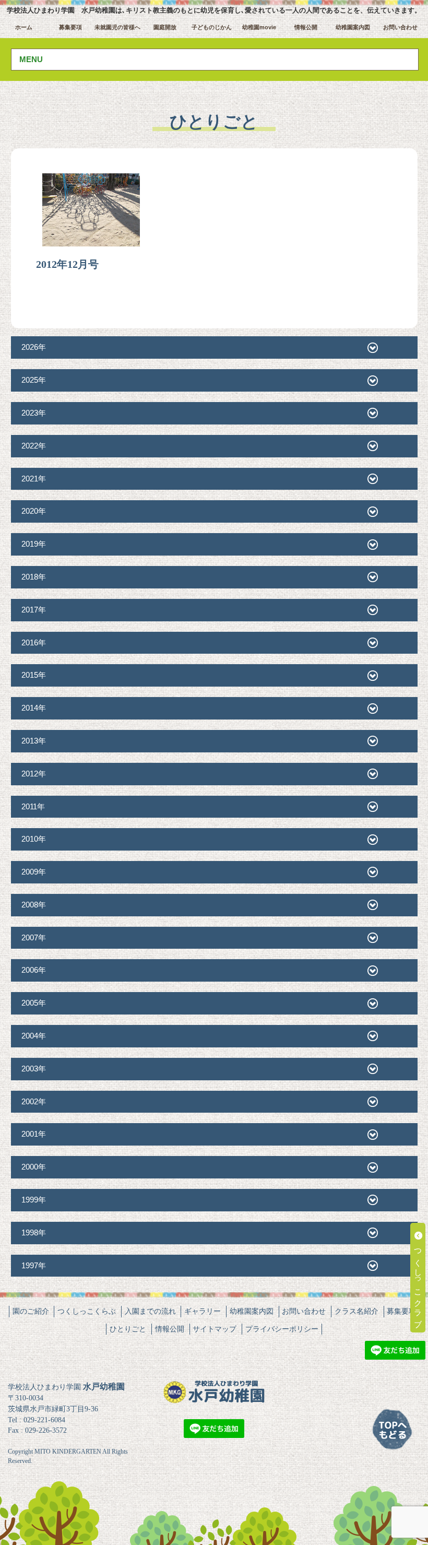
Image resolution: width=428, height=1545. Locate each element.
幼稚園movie (259, 27)
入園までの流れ (150, 1311)
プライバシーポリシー (281, 1329)
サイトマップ (214, 1329)
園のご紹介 (31, 1311)
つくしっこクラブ (418, 1282)
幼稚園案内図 (353, 27)
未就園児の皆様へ (117, 27)
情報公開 (305, 27)
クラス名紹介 (356, 1311)
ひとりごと (128, 1329)
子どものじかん (212, 27)
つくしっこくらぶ (86, 1311)
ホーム (23, 27)
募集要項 (70, 27)
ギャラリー (202, 1311)
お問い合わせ (400, 27)
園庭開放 (164, 27)
